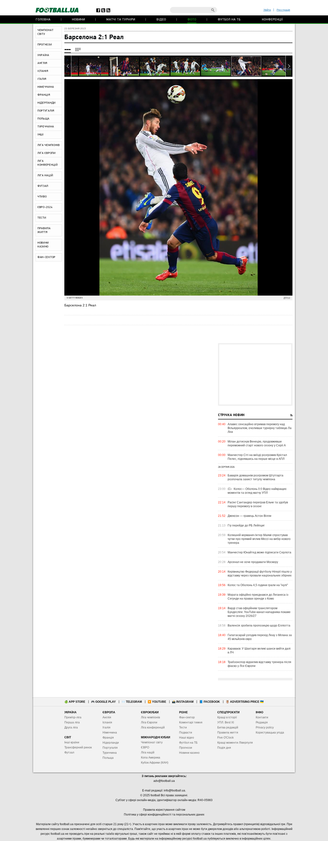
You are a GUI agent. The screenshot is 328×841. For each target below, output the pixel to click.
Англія (107, 717)
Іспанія (107, 722)
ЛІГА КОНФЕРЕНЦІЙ (47, 163)
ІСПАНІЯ (42, 71)
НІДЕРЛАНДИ (46, 102)
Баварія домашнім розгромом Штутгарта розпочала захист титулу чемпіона (255, 477)
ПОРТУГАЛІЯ (45, 110)
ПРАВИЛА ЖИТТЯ (44, 230)
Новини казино (189, 752)
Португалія (110, 747)
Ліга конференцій (153, 727)
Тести (183, 727)
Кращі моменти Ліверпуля (235, 742)
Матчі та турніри (120, 19)
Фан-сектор (187, 717)
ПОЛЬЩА (43, 118)
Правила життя (227, 732)
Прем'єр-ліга (72, 717)
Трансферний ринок (78, 747)
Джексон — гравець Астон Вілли (249, 516)
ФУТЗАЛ (42, 186)
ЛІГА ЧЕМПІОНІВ (48, 145)
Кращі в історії (227, 717)
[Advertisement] (255, 374)
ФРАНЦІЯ (43, 95)
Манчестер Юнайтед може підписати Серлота (259, 552)
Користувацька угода (270, 732)
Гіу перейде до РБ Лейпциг (246, 525)
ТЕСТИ (41, 217)
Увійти (267, 9)
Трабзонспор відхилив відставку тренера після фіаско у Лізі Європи (259, 664)
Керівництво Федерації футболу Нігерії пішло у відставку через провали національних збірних (260, 573)
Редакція (262, 722)
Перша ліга (72, 722)
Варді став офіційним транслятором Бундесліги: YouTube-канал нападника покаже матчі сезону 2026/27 (259, 612)
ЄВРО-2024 (44, 207)
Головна (43, 19)
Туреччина (110, 752)
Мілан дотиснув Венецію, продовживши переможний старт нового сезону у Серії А (257, 443)
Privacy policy (265, 727)
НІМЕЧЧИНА (45, 87)
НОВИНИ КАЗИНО (43, 244)
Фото (192, 19)
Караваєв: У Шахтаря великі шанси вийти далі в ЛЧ (259, 650)
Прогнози (185, 747)
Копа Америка (150, 757)
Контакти (262, 717)
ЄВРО (145, 747)
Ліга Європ (148, 722)
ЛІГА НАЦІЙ (45, 175)
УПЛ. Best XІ (225, 722)
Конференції (272, 19)
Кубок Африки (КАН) (154, 762)
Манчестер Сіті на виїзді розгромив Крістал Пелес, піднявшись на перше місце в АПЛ (257, 457)
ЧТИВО (42, 196)
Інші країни (71, 742)
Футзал (69, 752)
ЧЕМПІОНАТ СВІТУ (45, 32)
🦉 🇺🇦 (245, 701)
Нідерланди (111, 742)
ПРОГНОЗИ (44, 44)
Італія (106, 727)
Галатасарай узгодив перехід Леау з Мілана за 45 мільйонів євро (260, 637)
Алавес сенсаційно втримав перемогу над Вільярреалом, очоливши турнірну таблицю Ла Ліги (260, 428)
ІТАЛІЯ (41, 79)
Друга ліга (71, 727)
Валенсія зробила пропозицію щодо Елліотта (259, 625)
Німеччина (110, 732)
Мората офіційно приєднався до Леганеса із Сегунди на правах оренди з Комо (258, 596)
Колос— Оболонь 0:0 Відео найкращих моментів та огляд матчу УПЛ (257, 490)
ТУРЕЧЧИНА (45, 126)
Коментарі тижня (190, 722)
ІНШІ (40, 134)
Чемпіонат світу (152, 742)
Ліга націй (147, 752)
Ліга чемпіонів (150, 717)
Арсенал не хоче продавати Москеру (253, 562)
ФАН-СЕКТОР (46, 257)
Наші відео (186, 737)
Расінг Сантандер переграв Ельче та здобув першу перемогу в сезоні (258, 504)
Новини (78, 19)
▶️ (157, 701)
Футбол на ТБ (229, 19)
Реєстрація (283, 9)
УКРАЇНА (43, 55)
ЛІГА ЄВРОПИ (46, 153)
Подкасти (185, 732)
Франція (108, 737)
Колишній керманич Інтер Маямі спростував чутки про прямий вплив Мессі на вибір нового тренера (259, 538)
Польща (108, 757)
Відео (161, 19)
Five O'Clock (225, 737)
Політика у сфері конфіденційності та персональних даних (164, 814)
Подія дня (224, 747)
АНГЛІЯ (42, 63)
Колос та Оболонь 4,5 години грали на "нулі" (258, 585)
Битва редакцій (227, 727)
